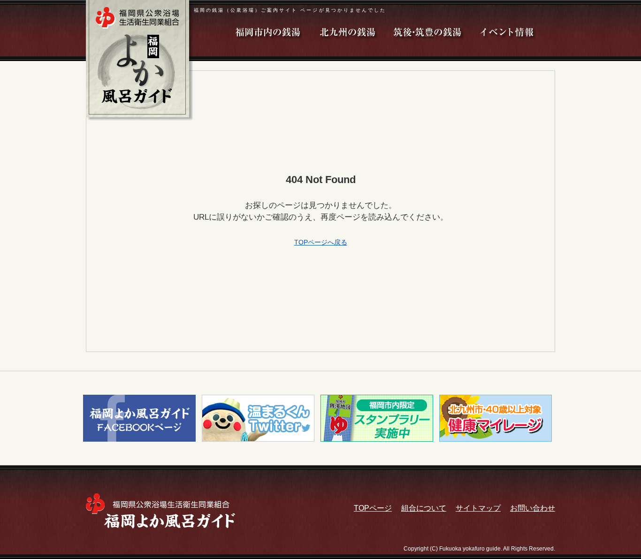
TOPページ (373, 508)
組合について (423, 508)
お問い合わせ (532, 508)
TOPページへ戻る (320, 242)
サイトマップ (478, 508)
